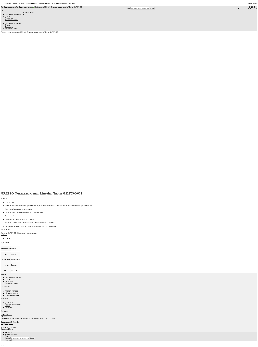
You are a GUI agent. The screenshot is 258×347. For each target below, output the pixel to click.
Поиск (7, 336)
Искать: (127, 8)
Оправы (7, 16)
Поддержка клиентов (12, 295)
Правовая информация (12, 304)
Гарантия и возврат (31, 3)
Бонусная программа (44, 3)
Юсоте (10, 329)
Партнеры (8, 307)
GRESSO (4, 235)
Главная (3, 32)
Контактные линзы (11, 20)
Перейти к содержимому (24, 7)
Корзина (8, 340)
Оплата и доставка (18, 3)
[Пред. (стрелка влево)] (1, 345)
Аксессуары (9, 18)
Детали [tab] (7, 238)
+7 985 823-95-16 (251, 7)
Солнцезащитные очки (13, 14)
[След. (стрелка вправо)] (3, 345)
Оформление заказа (11, 293)
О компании (8, 3)
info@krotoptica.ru (7, 324)
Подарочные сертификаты (59, 3)
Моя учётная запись (11, 334)
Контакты (72, 3)
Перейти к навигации (8, 7)
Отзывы (7, 306)
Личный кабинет (252, 3)
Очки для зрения (13, 32)
